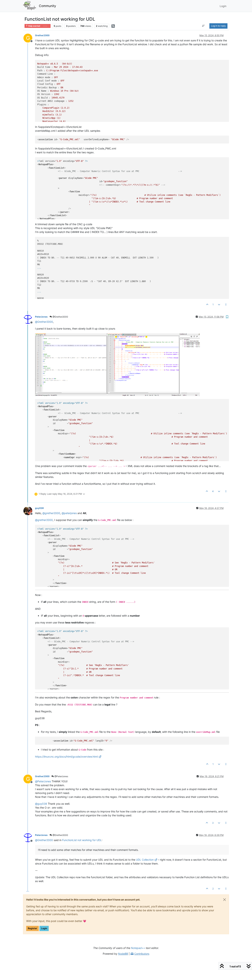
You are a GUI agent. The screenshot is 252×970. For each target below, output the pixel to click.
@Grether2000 (60, 316)
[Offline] (29, 319)
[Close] (224, 900)
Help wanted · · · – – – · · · (39, 26)
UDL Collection (145, 859)
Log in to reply (218, 25)
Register (32, 928)
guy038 (39, 508)
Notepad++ (138, 947)
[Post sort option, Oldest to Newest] (203, 25)
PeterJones (41, 316)
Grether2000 (42, 35)
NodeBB (123, 953)
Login (44, 928)
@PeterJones (61, 776)
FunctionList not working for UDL (82, 840)
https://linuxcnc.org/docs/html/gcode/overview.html (66, 756)
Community (47, 6)
